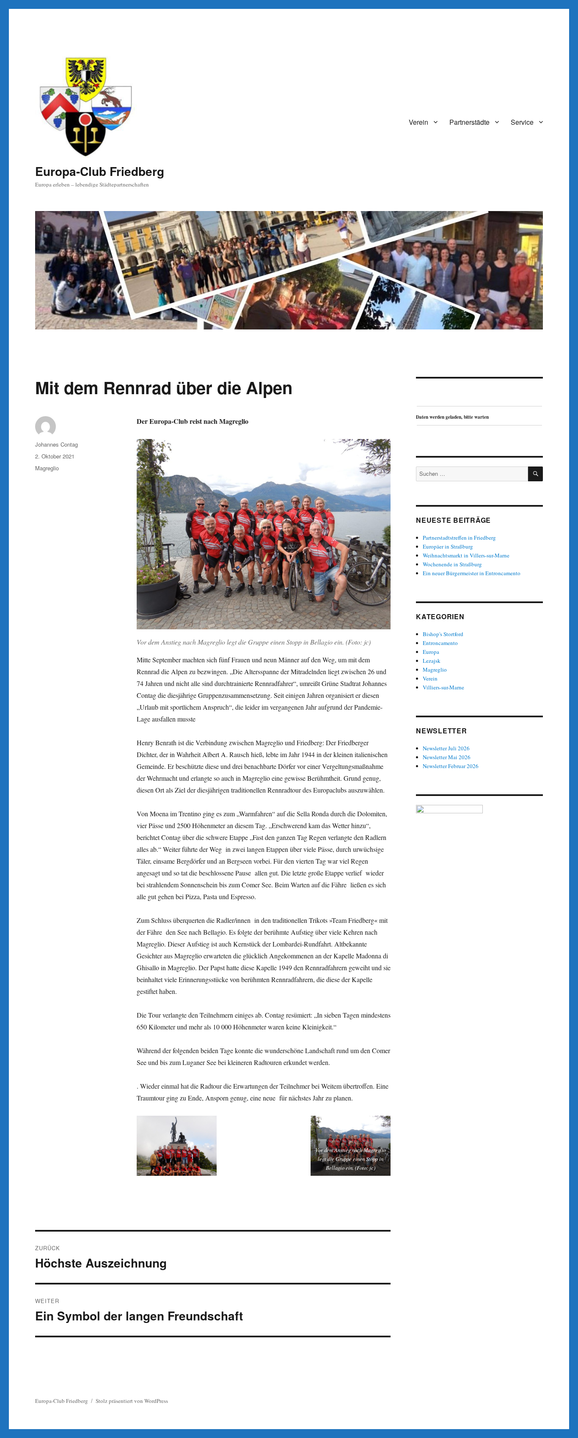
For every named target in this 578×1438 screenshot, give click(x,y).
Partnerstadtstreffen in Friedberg (459, 537)
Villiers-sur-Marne (443, 687)
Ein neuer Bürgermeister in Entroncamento (471, 573)
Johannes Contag (56, 444)
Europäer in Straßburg (448, 546)
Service (522, 122)
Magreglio (47, 468)
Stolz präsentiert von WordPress (132, 1401)
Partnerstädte (469, 122)
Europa (431, 652)
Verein (418, 122)
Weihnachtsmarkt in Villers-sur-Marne (466, 555)
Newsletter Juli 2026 (446, 748)
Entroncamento (440, 643)
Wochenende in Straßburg (452, 564)
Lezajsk (431, 660)
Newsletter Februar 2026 (451, 766)
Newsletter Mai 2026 (447, 757)
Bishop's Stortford (443, 634)
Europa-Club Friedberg (99, 171)
